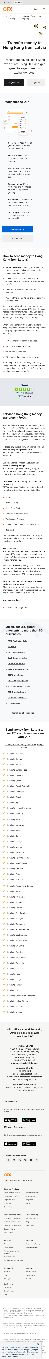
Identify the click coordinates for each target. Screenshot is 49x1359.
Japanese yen (16, 652)
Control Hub (8, 1207)
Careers (6, 1294)
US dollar (16, 703)
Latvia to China (14, 781)
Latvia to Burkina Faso (17, 770)
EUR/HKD (37, 581)
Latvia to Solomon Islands (18, 929)
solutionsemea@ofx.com (24, 1079)
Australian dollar (18, 641)
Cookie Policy (12, 1356)
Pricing (27, 1203)
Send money (8, 1244)
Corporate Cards (9, 1200)
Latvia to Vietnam (15, 1012)
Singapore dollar (17, 698)
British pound (16, 663)
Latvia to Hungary (15, 813)
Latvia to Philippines (16, 897)
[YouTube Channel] (31, 1160)
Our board (7, 1287)
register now (15, 471)
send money (29, 471)
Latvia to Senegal (15, 918)
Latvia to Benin (14, 764)
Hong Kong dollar (18, 681)
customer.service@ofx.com (24, 1063)
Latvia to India (13, 820)
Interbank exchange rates (12, 1222)
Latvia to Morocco (15, 852)
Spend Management (32, 1192)
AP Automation (30, 1196)
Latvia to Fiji (12, 802)
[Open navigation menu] (44, 9)
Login (36, 9)
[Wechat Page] (25, 1160)
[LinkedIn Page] (14, 1160)
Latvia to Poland (14, 902)
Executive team (9, 1291)
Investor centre (31, 1272)
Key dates (29, 1279)
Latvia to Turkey (14, 985)
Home (5, 16)
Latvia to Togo (13, 974)
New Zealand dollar (21, 686)
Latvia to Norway (15, 868)
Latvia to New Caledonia (18, 858)
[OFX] (7, 9)
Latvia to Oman (14, 874)
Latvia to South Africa (17, 935)
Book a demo (27, 1180)
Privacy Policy (9, 1279)
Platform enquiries (32, 1247)
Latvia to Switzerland (16, 957)
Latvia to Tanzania (15, 963)
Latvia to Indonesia (15, 825)
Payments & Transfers (11, 1196)
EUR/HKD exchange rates (16, 607)
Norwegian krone (18, 669)
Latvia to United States (17, 1001)
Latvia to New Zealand (17, 863)
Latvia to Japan (14, 836)
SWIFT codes (8, 1232)
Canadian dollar (17, 658)
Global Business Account (12, 1192)
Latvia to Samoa (14, 908)
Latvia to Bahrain (14, 759)
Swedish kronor (17, 692)
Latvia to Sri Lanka (15, 946)
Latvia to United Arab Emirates (21, 995)
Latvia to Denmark (15, 791)
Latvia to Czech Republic (18, 786)
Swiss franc (15, 675)
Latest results (30, 1275)
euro (14, 646)
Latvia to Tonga (14, 979)
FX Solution (7, 1203)
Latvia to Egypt (14, 797)
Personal (18, 2)
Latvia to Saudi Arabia (17, 913)
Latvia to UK (12, 990)
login (10, 281)
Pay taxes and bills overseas (13, 1260)
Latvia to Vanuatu (15, 1006)
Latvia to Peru (13, 891)
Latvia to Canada (15, 775)
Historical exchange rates (12, 1225)
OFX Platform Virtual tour (12, 1218)
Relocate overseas (10, 1257)
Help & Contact (15, 1180)
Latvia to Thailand (15, 968)
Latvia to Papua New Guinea (20, 886)
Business (7, 2)
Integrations (29, 1200)
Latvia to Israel (13, 830)
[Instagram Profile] (37, 1160)
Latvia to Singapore (16, 924)
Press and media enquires (34, 1244)
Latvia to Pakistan (15, 879)
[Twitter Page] (20, 1160)
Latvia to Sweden (15, 952)
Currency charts (9, 1229)
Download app (8, 1247)
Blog (27, 1222)
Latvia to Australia (15, 753)
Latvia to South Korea (17, 940)
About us (7, 1272)
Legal (5, 1275)
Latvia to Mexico (14, 847)
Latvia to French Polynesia (19, 808)
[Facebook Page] (8, 1160)
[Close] (38, 1344)
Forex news (30, 1225)
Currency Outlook (32, 1218)
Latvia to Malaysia (15, 841)
